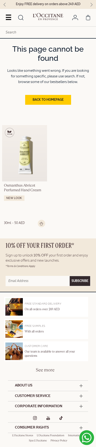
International (76, 435)
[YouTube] (48, 418)
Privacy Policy (59, 440)
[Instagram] (35, 418)
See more (45, 370)
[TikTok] (61, 418)
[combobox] (48, 32)
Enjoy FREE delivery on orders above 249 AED (48, 4)
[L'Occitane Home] (48, 17)
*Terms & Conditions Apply (20, 266)
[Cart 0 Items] (88, 18)
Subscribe (80, 281)
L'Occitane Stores (22, 435)
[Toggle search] (20, 18)
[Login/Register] (75, 18)
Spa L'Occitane (38, 440)
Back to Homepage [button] (48, 99)
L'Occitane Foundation (50, 435)
